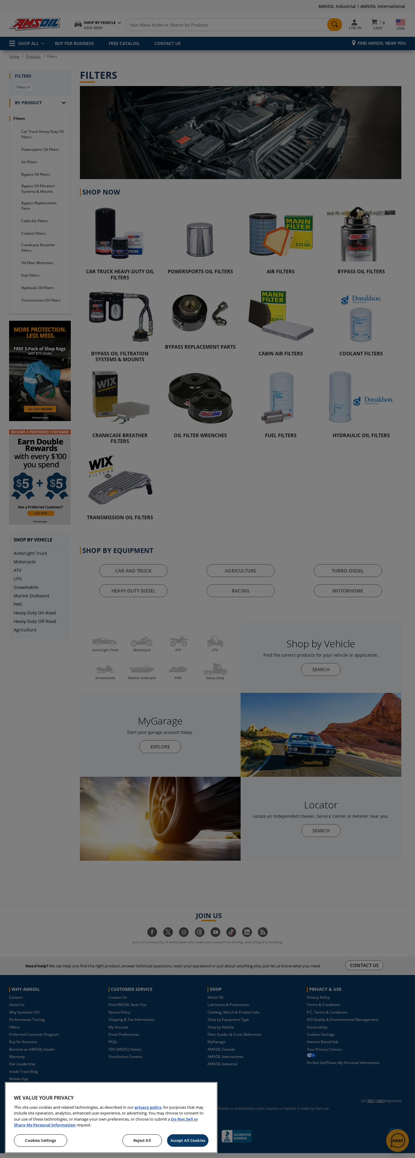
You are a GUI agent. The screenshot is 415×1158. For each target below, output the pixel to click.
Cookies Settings (40, 1140)
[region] (111, 1117)
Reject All (142, 1140)
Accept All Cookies (187, 1140)
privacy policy (148, 1107)
